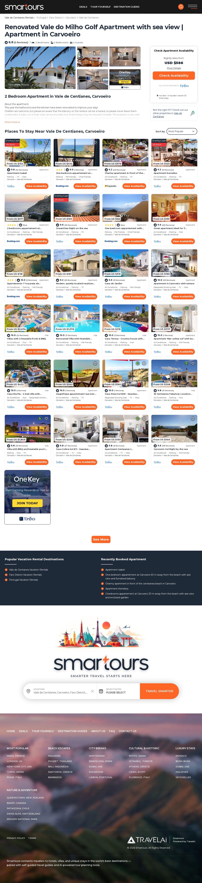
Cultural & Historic (144, 748)
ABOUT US (98, 731)
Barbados (55, 777)
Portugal (41, 17)
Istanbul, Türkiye (141, 761)
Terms (32, 838)
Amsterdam (97, 755)
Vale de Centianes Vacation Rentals (28, 569)
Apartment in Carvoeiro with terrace (174, 283)
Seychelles (183, 777)
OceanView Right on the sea (72, 228)
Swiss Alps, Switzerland (23, 813)
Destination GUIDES (127, 6)
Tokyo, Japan (15, 772)
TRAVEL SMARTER (159, 691)
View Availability (36, 186)
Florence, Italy (139, 777)
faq (112, 731)
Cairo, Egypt (137, 772)
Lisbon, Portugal (101, 777)
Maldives (54, 755)
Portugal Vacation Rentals (23, 579)
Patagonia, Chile (18, 808)
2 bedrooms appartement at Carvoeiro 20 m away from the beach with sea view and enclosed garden (149, 595)
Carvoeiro (70, 17)
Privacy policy (16, 838)
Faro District (55, 17)
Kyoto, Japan (137, 755)
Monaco (181, 755)
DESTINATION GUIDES (72, 731)
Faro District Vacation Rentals (25, 574)
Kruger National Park (22, 819)
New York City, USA (19, 766)
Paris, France (16, 755)
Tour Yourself (100, 6)
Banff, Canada (16, 803)
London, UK (14, 761)
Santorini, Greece (60, 772)
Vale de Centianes (89, 17)
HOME (11, 731)
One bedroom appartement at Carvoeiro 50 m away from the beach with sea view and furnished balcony (147, 576)
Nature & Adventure (22, 790)
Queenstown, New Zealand (25, 797)
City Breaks (97, 748)
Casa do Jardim (113, 283)
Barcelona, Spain (100, 761)
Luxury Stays (185, 748)
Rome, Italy (14, 777)
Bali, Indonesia (58, 766)
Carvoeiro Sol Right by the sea (171, 449)
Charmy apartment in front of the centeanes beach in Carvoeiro (140, 583)
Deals (83, 6)
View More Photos (18, 84)
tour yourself (43, 731)
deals (23, 731)
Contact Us (128, 731)
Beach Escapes (59, 748)
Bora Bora (183, 761)
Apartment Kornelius (165, 173)
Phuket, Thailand (60, 761)
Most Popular (17, 748)
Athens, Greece (139, 766)
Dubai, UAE (96, 766)
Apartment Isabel (17, 173)
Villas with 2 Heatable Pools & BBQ (26, 338)
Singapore (96, 772)
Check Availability (174, 75)
